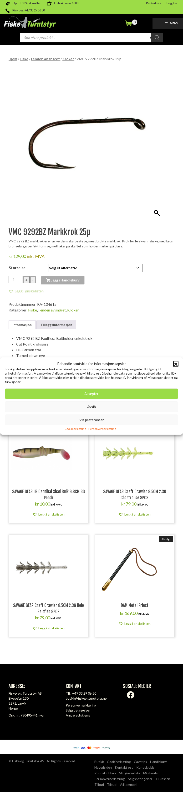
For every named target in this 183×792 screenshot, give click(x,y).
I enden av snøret (45, 59)
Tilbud (99, 784)
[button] (175, 363)
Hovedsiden (103, 767)
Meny (174, 23)
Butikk (99, 762)
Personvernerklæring (102, 428)
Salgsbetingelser (78, 710)
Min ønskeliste (129, 773)
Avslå (91, 407)
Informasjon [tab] (22, 325)
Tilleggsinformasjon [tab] (56, 325)
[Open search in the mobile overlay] (91, 37)
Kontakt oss (153, 3)
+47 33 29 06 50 (84, 693)
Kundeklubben (105, 773)
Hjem (13, 59)
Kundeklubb (145, 767)
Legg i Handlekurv (65, 280)
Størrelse (17, 267)
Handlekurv (158, 762)
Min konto (150, 773)
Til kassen (162, 779)
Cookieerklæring (75, 428)
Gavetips (140, 762)
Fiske (24, 59)
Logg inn (172, 3)
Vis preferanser (91, 420)
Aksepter (91, 393)
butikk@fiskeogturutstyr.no (86, 698)
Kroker (68, 59)
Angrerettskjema (78, 715)
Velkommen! (128, 784)
